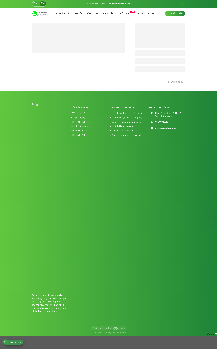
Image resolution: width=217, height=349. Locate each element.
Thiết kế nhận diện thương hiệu (127, 117)
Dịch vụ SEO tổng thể (122, 131)
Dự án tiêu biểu (80, 126)
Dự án (89, 13)
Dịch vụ (150, 13)
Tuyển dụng (126, 12)
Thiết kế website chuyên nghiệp (127, 113)
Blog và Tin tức (79, 131)
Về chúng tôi (62, 13)
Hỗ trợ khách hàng (105, 13)
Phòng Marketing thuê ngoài (126, 135)
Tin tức (78, 13)
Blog (140, 13)
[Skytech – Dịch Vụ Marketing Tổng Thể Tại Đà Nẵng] (40, 13)
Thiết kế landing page (122, 126)
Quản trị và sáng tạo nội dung (126, 122)
